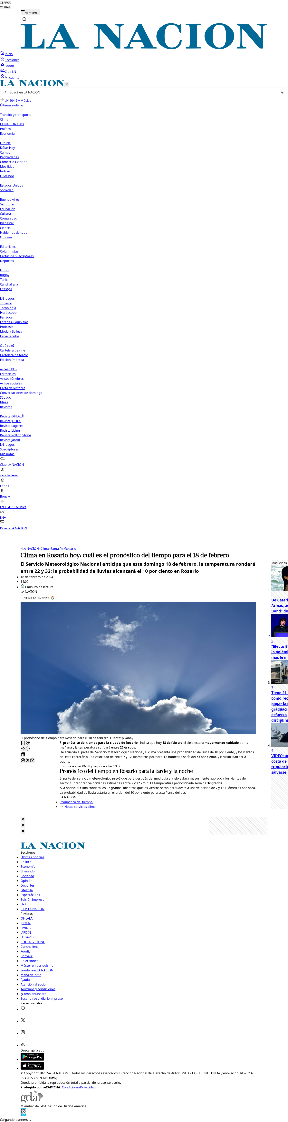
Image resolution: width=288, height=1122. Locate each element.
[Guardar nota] (23, 743)
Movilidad (7, 166)
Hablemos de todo (13, 232)
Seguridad (7, 204)
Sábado (5, 397)
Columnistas (9, 251)
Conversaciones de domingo (21, 393)
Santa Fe (56, 548)
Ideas (4, 402)
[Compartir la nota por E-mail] (32, 760)
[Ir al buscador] (24, 19)
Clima (4, 119)
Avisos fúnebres (12, 378)
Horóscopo (8, 312)
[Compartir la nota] (23, 748)
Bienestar (7, 223)
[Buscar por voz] (282, 92)
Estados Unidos (11, 185)
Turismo (6, 303)
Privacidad (88, 1087)
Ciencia (5, 228)
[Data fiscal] (23, 1115)
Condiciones (71, 1087)
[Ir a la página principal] (144, 48)
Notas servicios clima (80, 806)
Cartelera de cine (12, 350)
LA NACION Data (12, 124)
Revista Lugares (11, 426)
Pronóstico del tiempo (85, 771)
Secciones (12, 60)
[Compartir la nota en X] (27, 760)
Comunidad (8, 218)
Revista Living (10, 430)
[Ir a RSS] (23, 1045)
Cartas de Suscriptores (17, 256)
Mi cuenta (12, 77)
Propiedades (9, 157)
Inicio (9, 54)
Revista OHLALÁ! (12, 416)
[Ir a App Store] (32, 1068)
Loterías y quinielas (14, 322)
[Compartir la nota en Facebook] (23, 760)
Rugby (4, 275)
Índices (5, 171)
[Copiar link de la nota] (23, 754)
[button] (144, 305)
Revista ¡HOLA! (10, 421)
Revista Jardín (10, 440)
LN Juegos (7, 298)
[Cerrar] (66, 84)
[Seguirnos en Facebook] (23, 1009)
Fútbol (4, 270)
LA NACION (30, 548)
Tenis (4, 279)
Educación (7, 209)
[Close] (23, 819)
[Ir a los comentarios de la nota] (27, 743)
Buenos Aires (9, 199)
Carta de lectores (12, 388)
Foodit (9, 66)
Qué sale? (7, 345)
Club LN (10, 72)
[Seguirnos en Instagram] (23, 1033)
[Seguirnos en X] (23, 1021)
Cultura (5, 213)
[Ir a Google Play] (32, 1059)
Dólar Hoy (7, 148)
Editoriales (8, 246)
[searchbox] (142, 92)
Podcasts (7, 327)
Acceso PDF (8, 369)
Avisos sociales (11, 383)
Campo (5, 152)
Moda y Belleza (11, 331)
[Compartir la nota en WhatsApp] (27, 748)
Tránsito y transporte (15, 115)
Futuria (5, 143)
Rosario (69, 548)
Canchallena (9, 284)
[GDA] (32, 1101)
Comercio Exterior (13, 162)
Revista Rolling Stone (15, 435)
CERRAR (5, 2)
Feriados (6, 317)
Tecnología (8, 308)
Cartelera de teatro (14, 355)
